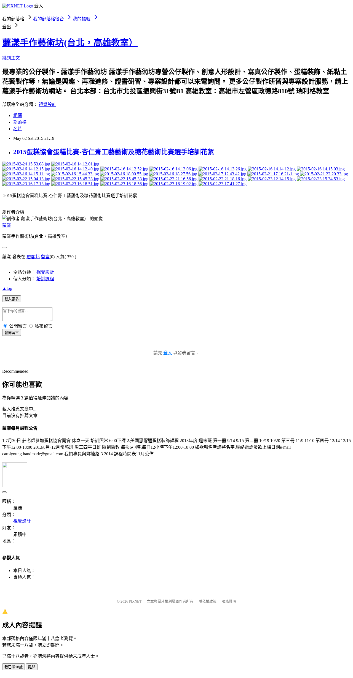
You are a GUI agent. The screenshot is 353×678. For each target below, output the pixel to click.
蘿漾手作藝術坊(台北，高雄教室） (70, 43)
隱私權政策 (207, 601)
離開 (31, 667)
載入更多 (11, 299)
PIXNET (135, 601)
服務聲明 (229, 601)
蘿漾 (6, 225)
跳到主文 (11, 58)
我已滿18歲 (13, 667)
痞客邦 (33, 256)
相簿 (17, 115)
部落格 (19, 122)
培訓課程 (45, 278)
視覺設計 (47, 104)
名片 (17, 128)
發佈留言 (11, 333)
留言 (45, 256)
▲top (7, 288)
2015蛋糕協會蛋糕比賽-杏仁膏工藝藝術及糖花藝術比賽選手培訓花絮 (113, 152)
